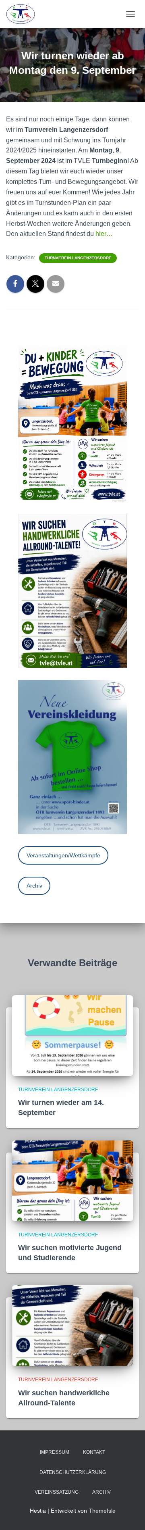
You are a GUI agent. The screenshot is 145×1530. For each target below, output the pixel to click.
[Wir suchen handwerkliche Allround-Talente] (72, 1325)
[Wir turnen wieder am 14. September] (72, 1035)
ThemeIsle (102, 1510)
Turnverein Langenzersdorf (78, 258)
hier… (104, 233)
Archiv (34, 885)
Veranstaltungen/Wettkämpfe (63, 855)
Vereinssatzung (57, 1492)
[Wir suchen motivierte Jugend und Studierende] (72, 1180)
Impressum (54, 1452)
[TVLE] (23, 14)
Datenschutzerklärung (72, 1472)
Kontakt (94, 1452)
